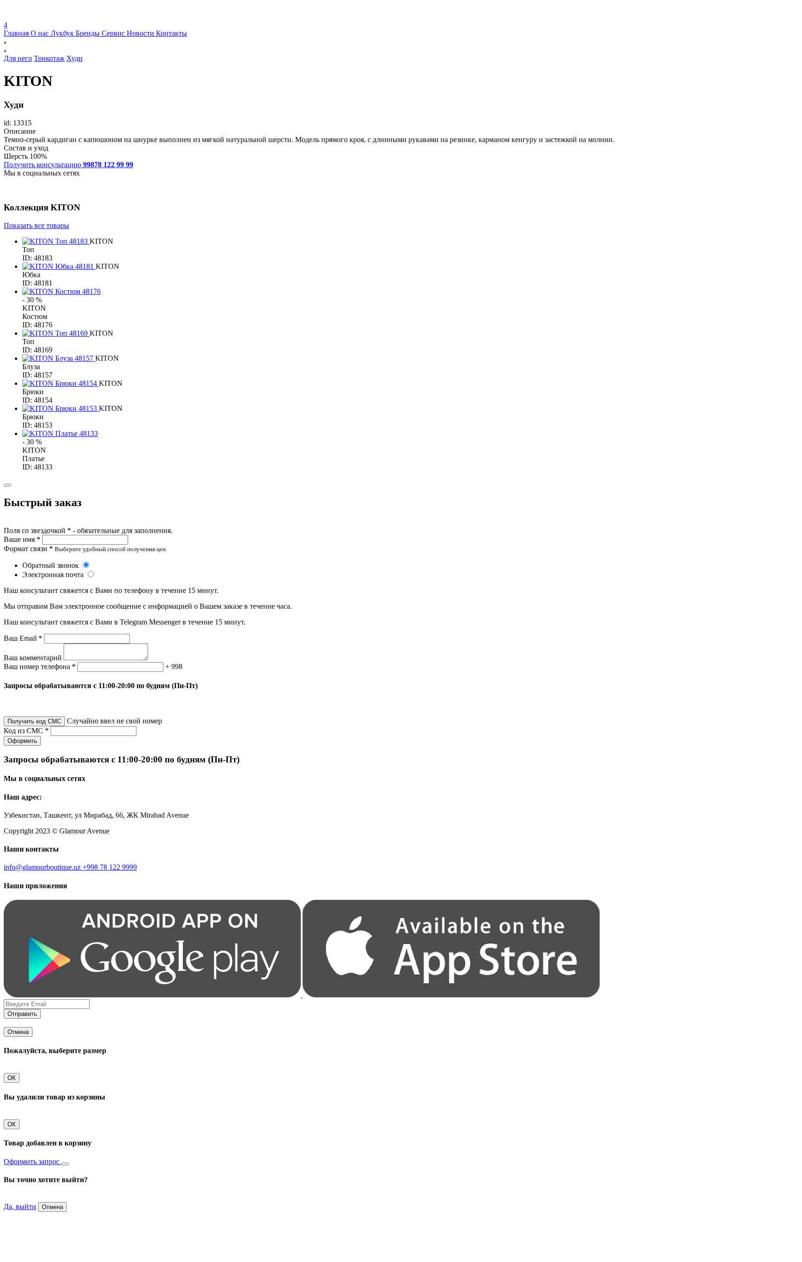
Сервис (114, 33)
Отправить (22, 1013)
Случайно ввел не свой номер (114, 721)
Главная (17, 33)
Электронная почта (53, 575)
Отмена (18, 1031)
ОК (11, 1077)
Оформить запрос (32, 1161)
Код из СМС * (26, 731)
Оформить (22, 740)
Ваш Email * (23, 638)
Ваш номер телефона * (40, 666)
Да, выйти (20, 1206)
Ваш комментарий (33, 658)
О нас (41, 33)
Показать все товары (36, 225)
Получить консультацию (68, 165)
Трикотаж (49, 58)
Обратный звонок (51, 565)
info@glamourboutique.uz (43, 867)
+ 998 (173, 666)
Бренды (89, 33)
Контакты (171, 33)
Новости (141, 33)
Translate (72, 16)
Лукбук (63, 33)
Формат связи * (28, 549)
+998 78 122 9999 (110, 867)
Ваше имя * (22, 539)
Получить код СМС (34, 721)
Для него (18, 58)
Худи (74, 58)
